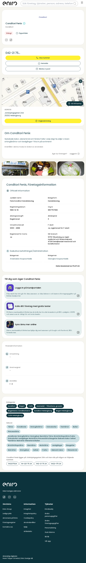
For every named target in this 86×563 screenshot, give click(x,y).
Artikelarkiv (28, 531)
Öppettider (23, 33)
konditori (9, 27)
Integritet (27, 509)
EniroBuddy (49, 509)
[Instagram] (6, 40)
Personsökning (50, 528)
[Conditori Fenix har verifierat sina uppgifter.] (24, 23)
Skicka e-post (44, 69)
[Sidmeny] (82, 2)
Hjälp (25, 527)
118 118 (47, 537)
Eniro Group (7, 509)
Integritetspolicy (30, 513)
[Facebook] (11, 40)
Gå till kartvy (76, 103)
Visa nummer (44, 58)
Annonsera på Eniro (10, 518)
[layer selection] (80, 81)
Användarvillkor (29, 522)
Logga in (73, 154)
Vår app (48, 541)
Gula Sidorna (50, 532)
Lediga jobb (7, 513)
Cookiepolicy (29, 518)
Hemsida (44, 63)
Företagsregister (9, 522)
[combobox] (48, 3)
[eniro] (10, 3)
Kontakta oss (8, 527)
